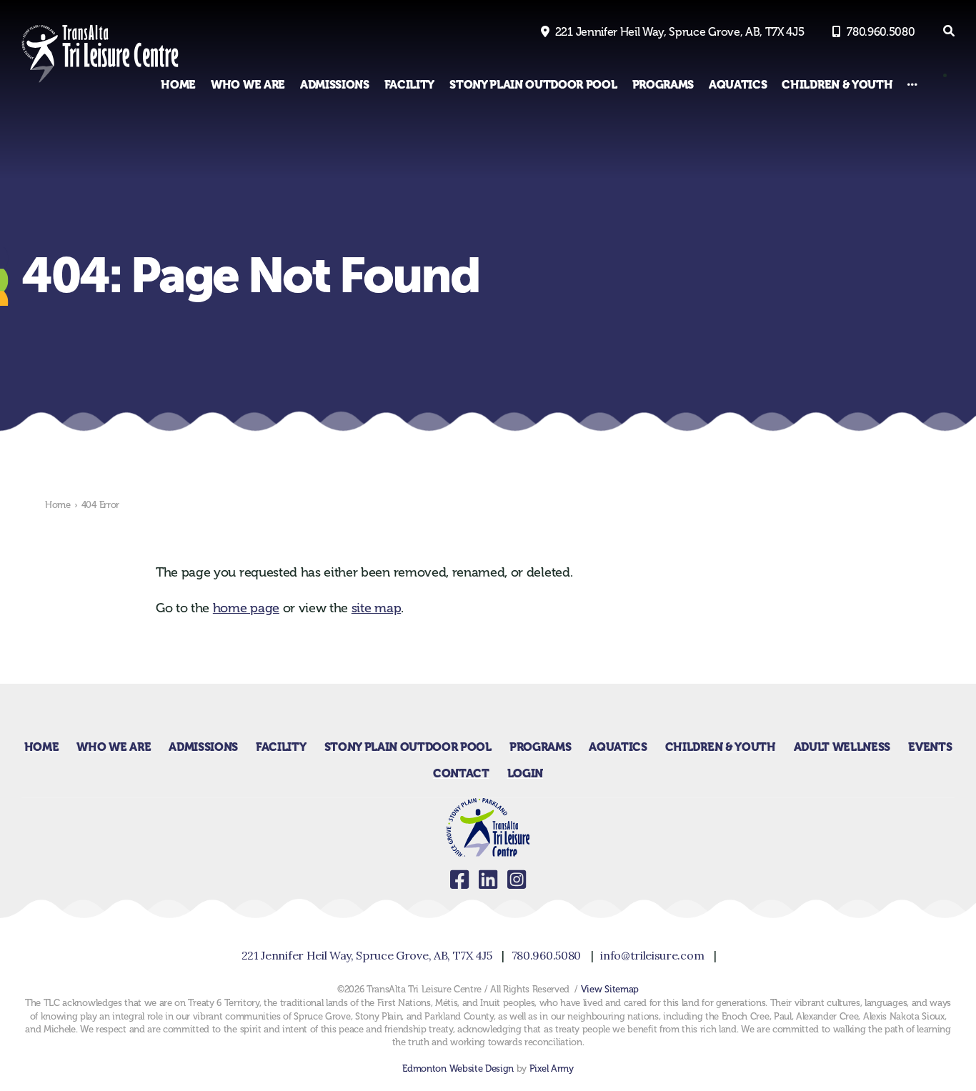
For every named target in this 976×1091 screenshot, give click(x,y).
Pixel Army (551, 1068)
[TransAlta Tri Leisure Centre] (100, 82)
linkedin (488, 879)
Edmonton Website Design (458, 1068)
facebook (459, 879)
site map (376, 608)
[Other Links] (912, 84)
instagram (516, 879)
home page (246, 608)
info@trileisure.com (652, 955)
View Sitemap (610, 989)
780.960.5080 (881, 32)
